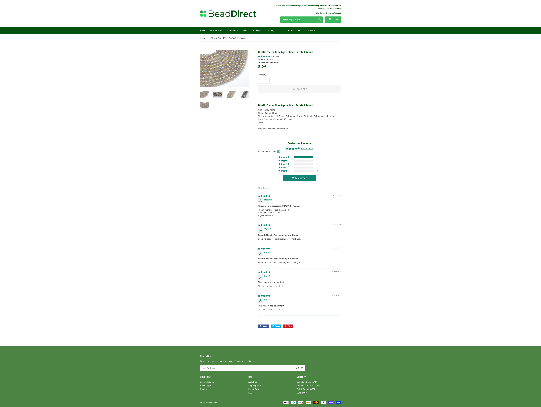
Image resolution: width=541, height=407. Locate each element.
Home (202, 30)
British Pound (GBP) (306, 389)
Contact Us (205, 389)
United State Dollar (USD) (308, 385)
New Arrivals (216, 30)
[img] (264, 196)
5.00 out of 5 (307, 148)
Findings (257, 30)
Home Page (205, 385)
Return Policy (254, 389)
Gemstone (231, 30)
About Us (252, 382)
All (299, 30)
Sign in (319, 13)
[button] (264, 56)
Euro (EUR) (302, 393)
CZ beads (288, 30)
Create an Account (333, 13)
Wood (245, 30)
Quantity (262, 74)
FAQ (250, 393)
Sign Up (299, 368)
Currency (308, 30)
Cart (335, 19)
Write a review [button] (299, 178)
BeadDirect (212, 402)
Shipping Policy (255, 385)
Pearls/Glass (273, 30)
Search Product (207, 382)
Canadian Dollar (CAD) (307, 382)
